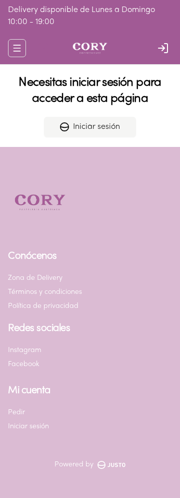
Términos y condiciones (45, 292)
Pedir (16, 412)
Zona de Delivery (35, 278)
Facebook (23, 364)
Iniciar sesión (96, 127)
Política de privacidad (43, 306)
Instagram (25, 350)
